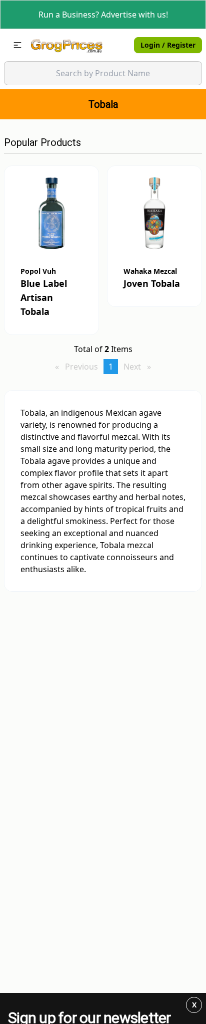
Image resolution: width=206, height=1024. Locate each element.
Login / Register (168, 45)
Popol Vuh (38, 271)
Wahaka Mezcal (150, 271)
